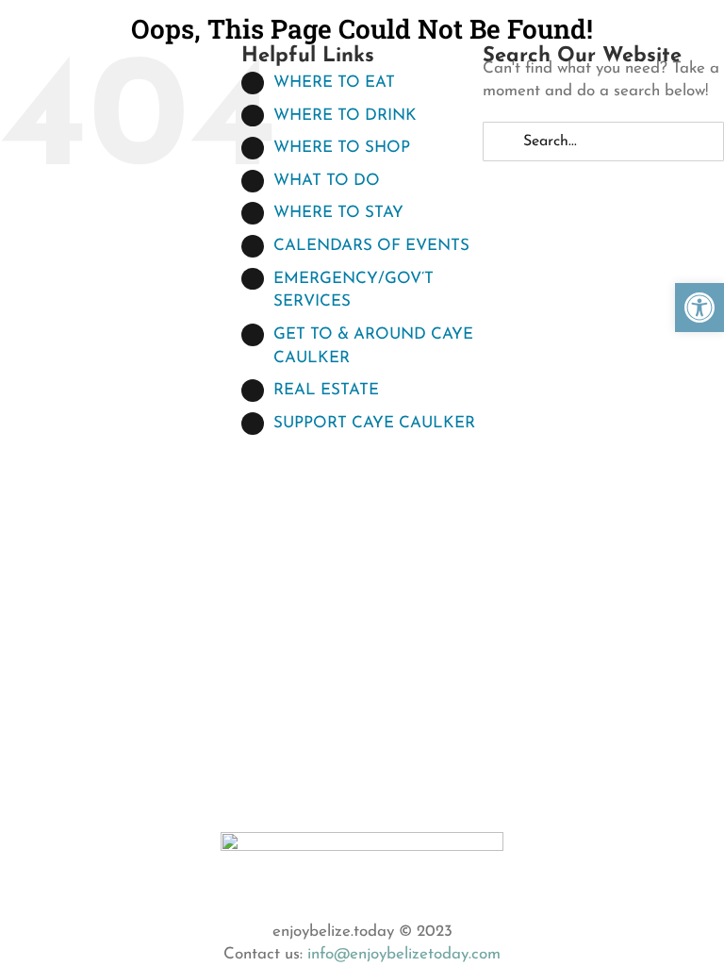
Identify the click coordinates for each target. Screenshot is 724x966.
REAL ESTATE (326, 390)
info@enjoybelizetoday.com (404, 954)
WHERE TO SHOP (341, 148)
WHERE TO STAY (338, 213)
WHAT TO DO (326, 181)
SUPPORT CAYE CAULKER (374, 423)
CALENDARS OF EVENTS (371, 246)
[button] (699, 307)
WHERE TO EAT (334, 83)
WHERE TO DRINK (345, 116)
